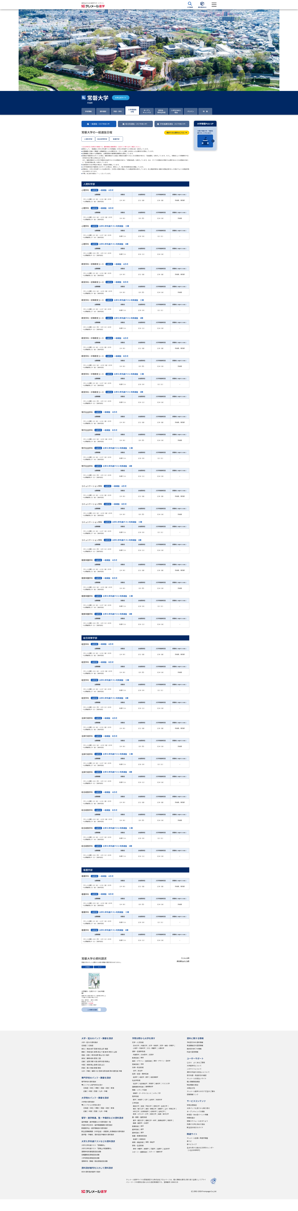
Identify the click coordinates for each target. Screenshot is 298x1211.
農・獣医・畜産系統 (139, 1117)
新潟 (93, 1055)
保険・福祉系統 (138, 1142)
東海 (83, 1058)
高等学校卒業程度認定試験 (91, 1151)
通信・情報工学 (151, 1109)
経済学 (135, 1077)
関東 (83, 1052)
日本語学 (144, 1054)
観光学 (158, 1083)
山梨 (115, 1052)
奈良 (102, 1061)
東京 (106, 1052)
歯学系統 (135, 1129)
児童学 (153, 1149)
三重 (99, 1058)
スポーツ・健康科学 (155, 1152)
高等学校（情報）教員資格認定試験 (94, 1161)
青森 (88, 1049)
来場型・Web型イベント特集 (197, 1114)
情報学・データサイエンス (142, 1093)
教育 (142, 1058)
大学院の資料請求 (88, 1102)
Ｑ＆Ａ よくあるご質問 (196, 1062)
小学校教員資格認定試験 (90, 1158)
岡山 (92, 1065)
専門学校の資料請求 (88, 1081)
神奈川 (110, 1052)
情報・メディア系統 (139, 1090)
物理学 (140, 1099)
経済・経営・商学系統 (140, 1074)
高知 (99, 1068)
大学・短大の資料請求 (89, 1042)
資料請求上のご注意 (183, 961)
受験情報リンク (192, 1094)
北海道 (83, 1045)
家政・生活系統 (138, 1145)
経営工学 (153, 1114)
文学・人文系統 (138, 1042)
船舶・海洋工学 (163, 1114)
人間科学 (161, 1048)
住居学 (159, 1149)
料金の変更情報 (192, 1052)
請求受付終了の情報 (194, 1049)
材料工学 (136, 1111)
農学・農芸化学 (138, 1120)
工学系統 (135, 1103)
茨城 (88, 1052)
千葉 (102, 1052)
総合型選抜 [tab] (136, 123)
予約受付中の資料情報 (195, 1042)
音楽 (142, 1064)
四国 (83, 1068)
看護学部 (116, 139)
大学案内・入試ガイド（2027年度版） (92, 992)
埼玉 (99, 1052)
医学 (142, 1126)
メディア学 (157, 1093)
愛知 (95, 1058)
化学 (145, 1099)
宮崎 (100, 1071)
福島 (106, 1049)
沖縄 (120, 1071)
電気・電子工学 (138, 1109)
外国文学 (144, 1045)
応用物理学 (145, 1111)
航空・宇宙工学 (146, 1106)
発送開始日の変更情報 (195, 1045)
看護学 (135, 1139)
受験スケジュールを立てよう (197, 1121)
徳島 (92, 1068)
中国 (83, 1065)
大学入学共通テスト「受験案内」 (93, 1145)
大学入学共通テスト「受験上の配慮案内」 (96, 1148)
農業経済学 (162, 1120)
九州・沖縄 (85, 1071)
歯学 (142, 1129)
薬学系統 (135, 1132)
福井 (107, 1055)
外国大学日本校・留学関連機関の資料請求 (96, 1125)
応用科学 (154, 1111)
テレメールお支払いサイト (196, 1078)
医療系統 (135, 1126)
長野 (96, 1055)
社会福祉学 (143, 1083)
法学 (134, 1071)
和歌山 (107, 1061)
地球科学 (159, 1099)
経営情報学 (154, 1077)
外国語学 (136, 1054)
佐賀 (104, 1071)
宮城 (95, 1049)
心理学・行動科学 (139, 1048)
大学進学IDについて (194, 1065)
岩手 (92, 1049)
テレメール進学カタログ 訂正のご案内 (201, 1091)
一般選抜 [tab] (100, 123)
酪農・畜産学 (137, 1123)
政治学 (140, 1071)
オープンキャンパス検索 (196, 1111)
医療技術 (142, 1139)
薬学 (142, 1132)
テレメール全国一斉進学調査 (197, 1138)
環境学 (151, 1083)
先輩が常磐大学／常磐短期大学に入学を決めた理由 (205, 132)
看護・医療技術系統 (139, 1136)
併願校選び (191, 1118)
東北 (83, 1049)
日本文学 (136, 1045)
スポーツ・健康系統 (139, 1152)
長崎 (107, 1071)
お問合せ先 (191, 1088)
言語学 (151, 1054)
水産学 (146, 1123)
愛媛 (95, 1068)
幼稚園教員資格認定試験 (90, 1155)
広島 (99, 1065)
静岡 (88, 1058)
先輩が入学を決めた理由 (196, 1124)
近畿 (83, 1061)
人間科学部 (88, 139)
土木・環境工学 (170, 1109)
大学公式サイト (120, 97)
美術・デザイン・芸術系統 (142, 1061)
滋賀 (88, 1061)
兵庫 (99, 1061)
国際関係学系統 (138, 1087)
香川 (88, 1068)
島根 (95, 1065)
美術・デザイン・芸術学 (162, 1061)
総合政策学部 (102, 139)
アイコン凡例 (185, 958)
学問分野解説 (192, 1105)
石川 (104, 1055)
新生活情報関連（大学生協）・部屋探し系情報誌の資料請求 (103, 1131)
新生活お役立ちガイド (195, 1127)
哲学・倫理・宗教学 (167, 1045)
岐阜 (92, 1058)
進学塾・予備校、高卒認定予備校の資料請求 (97, 1134)
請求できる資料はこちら (176, 132)
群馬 (95, 1052)
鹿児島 (115, 1071)
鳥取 (88, 1065)
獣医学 (170, 1120)
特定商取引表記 (192, 1085)
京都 (92, 1061)
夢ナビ (189, 1141)
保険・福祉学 (150, 1142)
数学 (134, 1099)
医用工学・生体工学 (160, 1106)
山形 (102, 1049)
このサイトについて (194, 1069)
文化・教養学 (151, 1048)
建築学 (160, 1109)
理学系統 (135, 1096)
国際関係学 (149, 1086)
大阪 (95, 1061)
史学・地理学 (153, 1045)
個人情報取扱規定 (193, 1081)
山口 (102, 1065)
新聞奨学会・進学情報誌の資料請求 (94, 1128)
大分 (96, 1071)
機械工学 (136, 1106)
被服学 (146, 1149)
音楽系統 (135, 1064)
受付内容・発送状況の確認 (196, 1075)
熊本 (111, 1071)
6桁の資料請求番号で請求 (90, 1172)
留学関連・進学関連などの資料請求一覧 (96, 1122)
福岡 (93, 1071)
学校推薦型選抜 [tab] (173, 123)
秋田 (99, 1049)
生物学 (151, 1099)
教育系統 (135, 1058)
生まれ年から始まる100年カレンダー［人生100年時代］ (200, 1148)
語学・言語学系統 (138, 1051)
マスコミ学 (166, 1083)
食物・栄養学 (137, 1149)
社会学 (135, 1083)
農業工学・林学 (151, 1120)
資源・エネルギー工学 (140, 1114)
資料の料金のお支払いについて (198, 1072)
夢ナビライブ (192, 1144)
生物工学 (162, 1111)
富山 (100, 1055)
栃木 (92, 1052)
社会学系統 (136, 1080)
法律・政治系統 (138, 1067)
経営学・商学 (144, 1077)
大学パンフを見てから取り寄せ (198, 1108)
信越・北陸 (85, 1055)
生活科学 (167, 1149)
